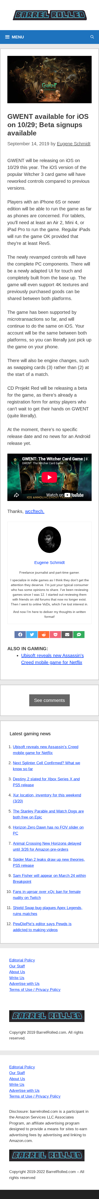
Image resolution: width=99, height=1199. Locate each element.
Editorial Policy (22, 960)
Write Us (16, 978)
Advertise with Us (24, 984)
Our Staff (17, 966)
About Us (17, 972)
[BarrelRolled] (49, 14)
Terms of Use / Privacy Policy (35, 989)
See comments (49, 700)
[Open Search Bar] (92, 37)
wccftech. (34, 511)
